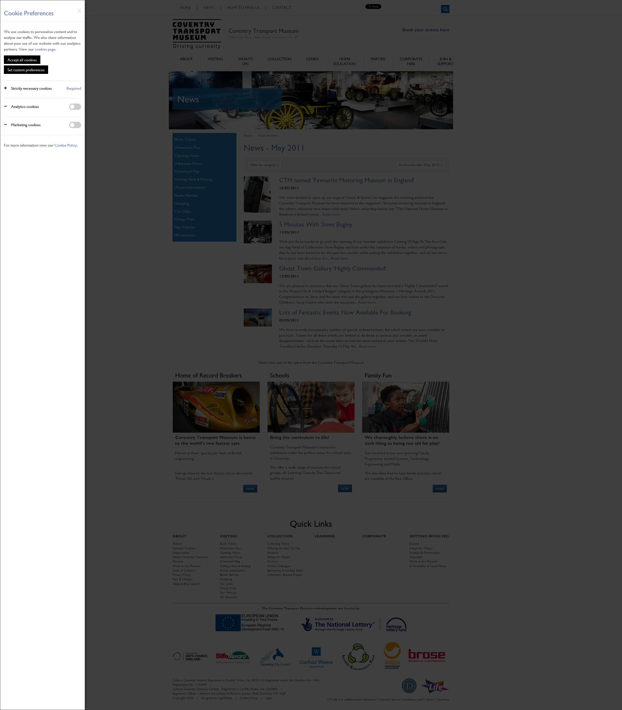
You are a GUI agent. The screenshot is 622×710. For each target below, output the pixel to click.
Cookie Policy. (66, 145)
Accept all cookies (22, 59)
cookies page (45, 49)
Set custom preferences (26, 69)
